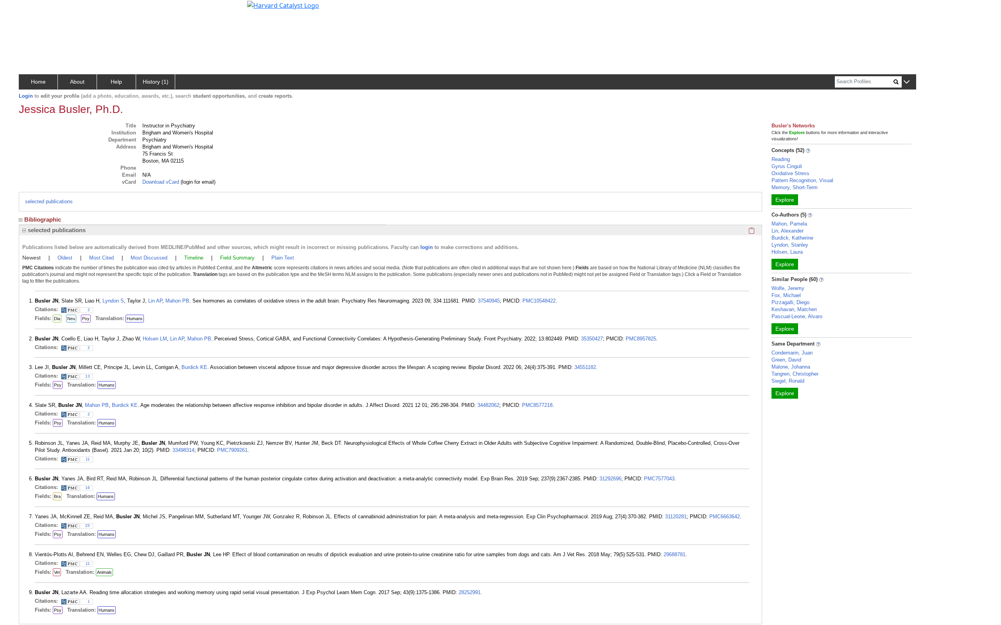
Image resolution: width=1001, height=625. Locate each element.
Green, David (786, 360)
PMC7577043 (659, 479)
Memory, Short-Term (794, 187)
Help (116, 82)
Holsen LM (155, 339)
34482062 (488, 405)
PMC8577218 (537, 405)
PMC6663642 (724, 516)
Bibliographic (42, 219)
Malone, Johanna (790, 367)
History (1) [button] (156, 82)
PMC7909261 (232, 450)
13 (87, 376)
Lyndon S (113, 301)
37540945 (489, 301)
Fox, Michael (786, 295)
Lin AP (155, 301)
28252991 (470, 592)
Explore (784, 200)
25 (87, 525)
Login (26, 96)
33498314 (183, 450)
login (426, 247)
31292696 (610, 479)
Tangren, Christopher (794, 374)
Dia (57, 318)
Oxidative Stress (790, 173)
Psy (86, 318)
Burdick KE (194, 367)
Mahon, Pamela (789, 224)
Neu (71, 318)
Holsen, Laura (787, 252)
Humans (135, 318)
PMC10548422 (539, 301)
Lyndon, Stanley (789, 245)
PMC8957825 (641, 339)
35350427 (592, 339)
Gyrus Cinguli (786, 166)
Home (38, 82)
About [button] (77, 82)
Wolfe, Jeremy (787, 288)
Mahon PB (177, 301)
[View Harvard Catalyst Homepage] (283, 4)
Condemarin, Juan (792, 353)
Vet (57, 572)
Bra (57, 496)
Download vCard (160, 182)
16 (87, 487)
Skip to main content (32, 9)
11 (88, 459)
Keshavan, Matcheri (794, 309)
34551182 (585, 367)
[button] (906, 82)
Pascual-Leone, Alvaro (796, 316)
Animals (104, 572)
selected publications (49, 201)
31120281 (676, 516)
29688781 (674, 554)
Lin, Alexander (787, 231)
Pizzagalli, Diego (790, 302)
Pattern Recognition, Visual (802, 180)
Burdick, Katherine (792, 238)
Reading (780, 159)
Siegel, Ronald (787, 381)
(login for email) (197, 182)
